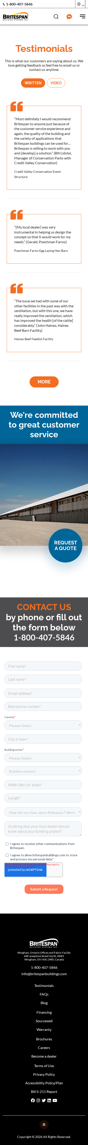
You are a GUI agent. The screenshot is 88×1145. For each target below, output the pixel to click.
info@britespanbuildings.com (44, 974)
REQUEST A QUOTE (65, 545)
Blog (44, 1003)
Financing (44, 1012)
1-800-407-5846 (19, 4)
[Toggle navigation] (82, 16)
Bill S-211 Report (44, 1091)
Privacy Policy (44, 1074)
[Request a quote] (69, 15)
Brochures (44, 1039)
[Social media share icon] (33, 1100)
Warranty (44, 1029)
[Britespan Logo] (16, 15)
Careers (44, 1047)
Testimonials (44, 985)
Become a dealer (44, 1056)
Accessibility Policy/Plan (44, 1083)
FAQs (44, 994)
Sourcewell (44, 1021)
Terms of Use (44, 1065)
